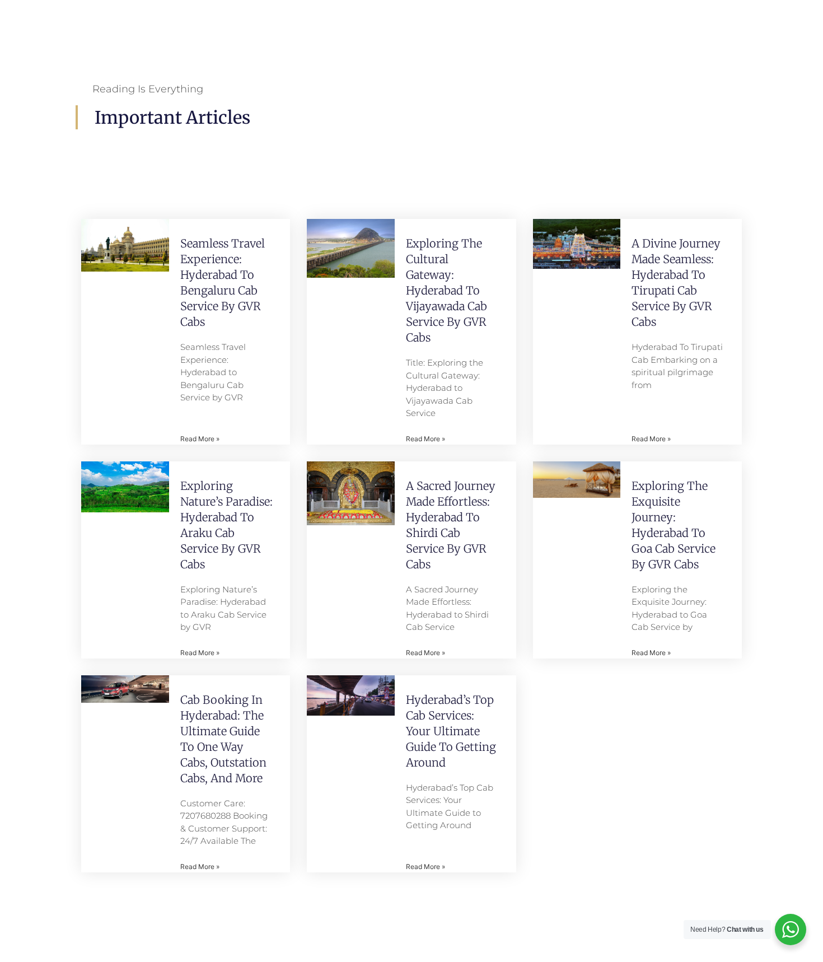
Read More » (199, 439)
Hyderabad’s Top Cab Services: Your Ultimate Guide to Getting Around (451, 731)
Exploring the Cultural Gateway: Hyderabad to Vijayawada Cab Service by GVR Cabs (446, 290)
